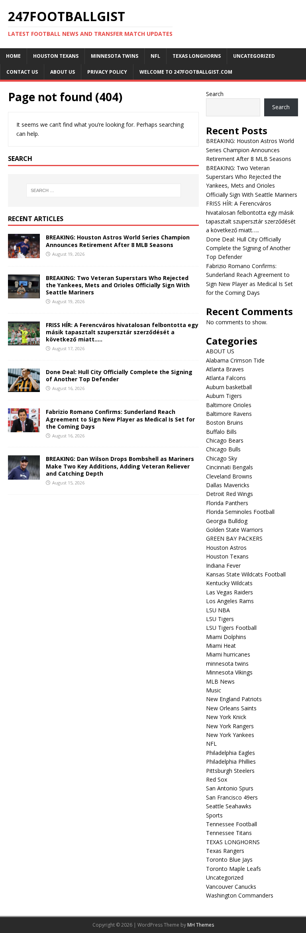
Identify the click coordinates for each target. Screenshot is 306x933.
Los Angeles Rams (230, 601)
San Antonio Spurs (229, 788)
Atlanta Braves (225, 369)
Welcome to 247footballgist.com (185, 72)
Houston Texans (55, 56)
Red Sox (216, 779)
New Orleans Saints (231, 708)
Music (213, 690)
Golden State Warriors (234, 529)
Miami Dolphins (226, 637)
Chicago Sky (221, 458)
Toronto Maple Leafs (233, 868)
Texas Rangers (225, 851)
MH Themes (200, 924)
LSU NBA (218, 610)
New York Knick (226, 717)
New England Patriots (234, 699)
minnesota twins (114, 56)
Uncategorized (254, 56)
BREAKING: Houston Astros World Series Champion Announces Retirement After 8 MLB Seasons (118, 240)
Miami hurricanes (228, 654)
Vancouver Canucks (231, 886)
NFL (155, 56)
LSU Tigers (220, 619)
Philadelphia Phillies (231, 761)
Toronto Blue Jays (229, 859)
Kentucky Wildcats (229, 583)
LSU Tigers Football (231, 627)
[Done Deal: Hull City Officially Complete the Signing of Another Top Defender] (24, 387)
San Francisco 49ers (232, 797)
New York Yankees (230, 735)
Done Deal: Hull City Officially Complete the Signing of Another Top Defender (119, 375)
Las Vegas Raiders (229, 592)
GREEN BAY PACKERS (234, 538)
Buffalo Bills (221, 431)
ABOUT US (62, 72)
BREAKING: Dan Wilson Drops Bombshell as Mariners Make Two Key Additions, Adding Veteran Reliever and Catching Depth (120, 466)
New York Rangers (230, 726)
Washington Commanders (239, 895)
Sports (214, 815)
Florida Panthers (227, 503)
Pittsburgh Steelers (230, 770)
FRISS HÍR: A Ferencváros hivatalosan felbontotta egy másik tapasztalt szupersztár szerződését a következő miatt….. (122, 332)
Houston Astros (226, 547)
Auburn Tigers (224, 396)
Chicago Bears (224, 440)
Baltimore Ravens (229, 413)
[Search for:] (103, 190)
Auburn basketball (229, 387)
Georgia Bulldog (226, 521)
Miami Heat (221, 645)
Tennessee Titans (229, 833)
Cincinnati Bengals (229, 467)
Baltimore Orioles (228, 405)
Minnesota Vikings (229, 672)
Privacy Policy (107, 72)
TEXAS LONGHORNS (197, 56)
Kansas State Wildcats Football (246, 574)
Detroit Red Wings (229, 494)
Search (215, 94)
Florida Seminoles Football (240, 512)
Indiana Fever (223, 565)
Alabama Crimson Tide (235, 360)
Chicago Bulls (223, 449)
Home (13, 56)
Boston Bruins (224, 422)
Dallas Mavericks (227, 485)
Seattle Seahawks (228, 806)
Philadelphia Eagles (230, 753)
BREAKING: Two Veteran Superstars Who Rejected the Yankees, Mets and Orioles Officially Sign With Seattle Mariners (118, 285)
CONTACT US (22, 72)
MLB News (220, 681)
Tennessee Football (231, 824)
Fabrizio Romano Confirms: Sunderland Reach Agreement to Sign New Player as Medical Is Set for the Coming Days (120, 419)
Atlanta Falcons (226, 378)
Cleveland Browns (229, 476)
